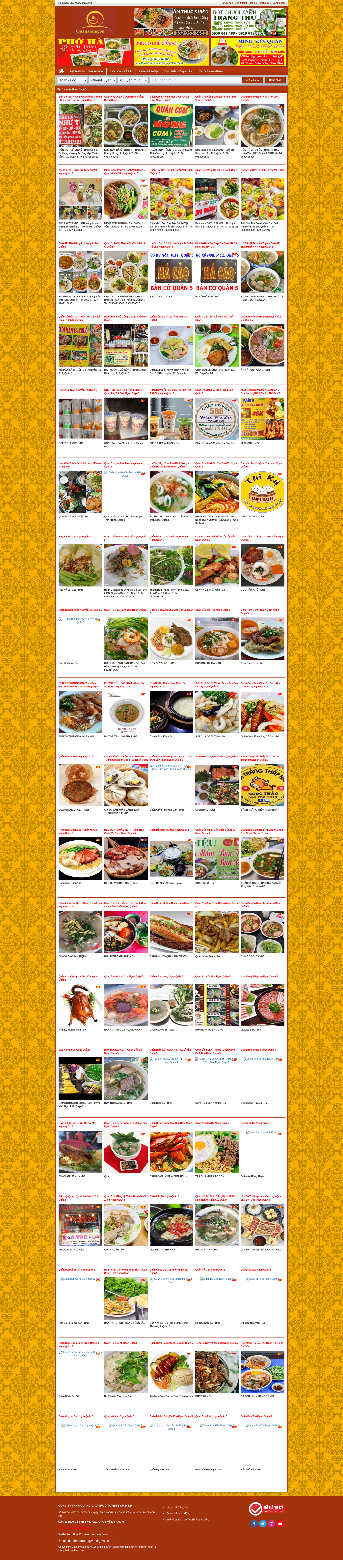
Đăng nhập (279, 3)
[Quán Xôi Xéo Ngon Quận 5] (126, 1446)
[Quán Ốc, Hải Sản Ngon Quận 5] (80, 1446)
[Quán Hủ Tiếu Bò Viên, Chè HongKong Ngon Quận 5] (126, 1153)
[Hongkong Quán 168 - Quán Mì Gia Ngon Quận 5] (80, 859)
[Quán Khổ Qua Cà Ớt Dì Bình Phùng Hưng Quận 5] (126, 126)
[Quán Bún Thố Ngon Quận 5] (262, 1446)
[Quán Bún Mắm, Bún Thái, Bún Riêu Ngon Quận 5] (217, 859)
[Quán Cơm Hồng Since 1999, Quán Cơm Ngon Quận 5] (171, 126)
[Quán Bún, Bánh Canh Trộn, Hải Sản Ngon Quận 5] (80, 1373)
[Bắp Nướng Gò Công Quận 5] (80, 1079)
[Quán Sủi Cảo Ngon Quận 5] (262, 1299)
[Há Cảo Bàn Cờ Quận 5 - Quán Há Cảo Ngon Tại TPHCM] (217, 273)
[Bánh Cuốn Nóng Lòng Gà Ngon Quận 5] (126, 566)
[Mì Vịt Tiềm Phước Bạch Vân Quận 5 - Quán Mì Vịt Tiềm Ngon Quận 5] (126, 200)
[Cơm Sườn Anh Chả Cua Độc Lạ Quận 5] (171, 639)
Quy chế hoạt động (179, 1513)
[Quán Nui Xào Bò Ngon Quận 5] (217, 1153)
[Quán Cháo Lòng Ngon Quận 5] (171, 1006)
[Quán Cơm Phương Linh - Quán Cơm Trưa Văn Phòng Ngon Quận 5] (171, 786)
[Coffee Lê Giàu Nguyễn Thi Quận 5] (80, 420)
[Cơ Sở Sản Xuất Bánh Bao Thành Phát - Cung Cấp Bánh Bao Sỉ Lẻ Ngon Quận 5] (126, 786)
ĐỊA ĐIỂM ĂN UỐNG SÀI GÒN (86, 71)
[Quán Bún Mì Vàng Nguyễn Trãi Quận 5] (80, 639)
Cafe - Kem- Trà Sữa (121, 71)
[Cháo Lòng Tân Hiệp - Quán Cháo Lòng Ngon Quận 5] (80, 933)
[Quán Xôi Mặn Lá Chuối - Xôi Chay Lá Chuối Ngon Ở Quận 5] (80, 346)
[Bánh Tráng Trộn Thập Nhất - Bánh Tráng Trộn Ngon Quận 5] (262, 786)
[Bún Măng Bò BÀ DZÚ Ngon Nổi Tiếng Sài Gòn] (262, 1373)
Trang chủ (225, 3)
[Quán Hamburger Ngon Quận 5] (80, 786)
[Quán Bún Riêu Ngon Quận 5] (217, 1446)
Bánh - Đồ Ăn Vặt (148, 71)
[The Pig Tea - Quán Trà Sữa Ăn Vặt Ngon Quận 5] (80, 200)
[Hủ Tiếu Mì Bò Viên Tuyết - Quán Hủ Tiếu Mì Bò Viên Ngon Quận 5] (262, 273)
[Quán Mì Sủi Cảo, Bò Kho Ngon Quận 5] (171, 1446)
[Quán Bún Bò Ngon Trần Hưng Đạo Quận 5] (262, 933)
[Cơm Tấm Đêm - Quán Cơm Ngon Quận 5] (262, 639)
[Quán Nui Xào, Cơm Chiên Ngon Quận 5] (217, 933)
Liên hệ (253, 3)
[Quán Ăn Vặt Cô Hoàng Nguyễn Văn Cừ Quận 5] (262, 346)
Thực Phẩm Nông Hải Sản (178, 71)
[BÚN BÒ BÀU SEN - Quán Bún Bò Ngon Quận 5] (126, 1079)
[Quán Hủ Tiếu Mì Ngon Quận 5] (126, 1373)
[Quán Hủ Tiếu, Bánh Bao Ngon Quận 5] (126, 639)
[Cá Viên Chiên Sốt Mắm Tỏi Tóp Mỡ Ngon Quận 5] (217, 566)
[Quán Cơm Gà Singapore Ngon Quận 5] (171, 1373)
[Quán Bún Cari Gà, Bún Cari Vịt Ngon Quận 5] (217, 493)
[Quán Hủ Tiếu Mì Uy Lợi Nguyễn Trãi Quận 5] (80, 273)
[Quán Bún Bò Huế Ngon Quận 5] (217, 639)
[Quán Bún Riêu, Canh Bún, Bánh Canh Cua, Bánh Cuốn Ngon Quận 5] (126, 933)
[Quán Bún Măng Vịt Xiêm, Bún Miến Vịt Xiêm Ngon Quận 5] (126, 1226)
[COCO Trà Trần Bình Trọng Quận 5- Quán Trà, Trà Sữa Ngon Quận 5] (126, 420)
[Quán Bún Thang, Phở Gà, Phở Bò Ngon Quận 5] (171, 566)
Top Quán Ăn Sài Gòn (211, 71)
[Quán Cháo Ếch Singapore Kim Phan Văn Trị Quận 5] (217, 126)
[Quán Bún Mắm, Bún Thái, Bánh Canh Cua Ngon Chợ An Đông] (262, 859)
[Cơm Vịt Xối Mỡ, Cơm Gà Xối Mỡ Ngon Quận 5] (80, 1153)
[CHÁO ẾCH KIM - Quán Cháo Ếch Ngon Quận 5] (171, 713)
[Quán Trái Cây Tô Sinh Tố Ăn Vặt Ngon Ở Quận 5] (171, 200)
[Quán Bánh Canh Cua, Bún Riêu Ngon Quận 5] (171, 1153)
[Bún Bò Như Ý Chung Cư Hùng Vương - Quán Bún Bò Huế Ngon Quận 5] (80, 126)
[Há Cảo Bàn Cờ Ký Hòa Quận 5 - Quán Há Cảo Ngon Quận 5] (171, 273)
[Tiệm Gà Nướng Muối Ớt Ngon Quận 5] (217, 1373)
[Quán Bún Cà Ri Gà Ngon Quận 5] (80, 1299)
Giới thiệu (240, 3)
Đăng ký (264, 3)
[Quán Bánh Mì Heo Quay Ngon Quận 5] (171, 933)
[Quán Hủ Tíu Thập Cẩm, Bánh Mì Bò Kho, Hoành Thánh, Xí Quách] (217, 1226)
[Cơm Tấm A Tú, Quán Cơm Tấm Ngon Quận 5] (262, 566)
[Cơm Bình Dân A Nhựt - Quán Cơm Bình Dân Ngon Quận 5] (217, 1079)
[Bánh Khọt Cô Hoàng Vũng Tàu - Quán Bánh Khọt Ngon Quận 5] (126, 1299)
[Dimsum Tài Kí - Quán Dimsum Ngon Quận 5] (262, 493)
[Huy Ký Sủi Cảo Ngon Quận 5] (80, 566)
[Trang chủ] (61, 71)
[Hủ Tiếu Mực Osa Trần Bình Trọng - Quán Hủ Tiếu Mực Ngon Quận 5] (171, 493)
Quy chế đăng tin (177, 1507)
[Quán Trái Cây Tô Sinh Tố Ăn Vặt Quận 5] (262, 200)
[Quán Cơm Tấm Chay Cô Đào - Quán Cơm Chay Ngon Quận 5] (262, 713)
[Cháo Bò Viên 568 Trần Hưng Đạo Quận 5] (217, 420)
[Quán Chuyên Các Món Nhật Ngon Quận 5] (126, 493)
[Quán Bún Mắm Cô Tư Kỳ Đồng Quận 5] (217, 200)
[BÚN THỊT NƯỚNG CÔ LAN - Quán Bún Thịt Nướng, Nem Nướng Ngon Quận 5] (80, 713)
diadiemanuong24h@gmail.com (90, 1541)
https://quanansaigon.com (89, 1534)
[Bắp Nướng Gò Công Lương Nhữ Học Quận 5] (126, 346)
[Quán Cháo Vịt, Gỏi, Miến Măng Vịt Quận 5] (171, 1299)
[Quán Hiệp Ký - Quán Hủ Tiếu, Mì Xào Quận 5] (171, 1079)
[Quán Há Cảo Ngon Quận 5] (217, 1299)
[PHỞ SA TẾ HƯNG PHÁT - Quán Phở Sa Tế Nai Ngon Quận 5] (126, 713)
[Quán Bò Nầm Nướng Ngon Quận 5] (171, 859)
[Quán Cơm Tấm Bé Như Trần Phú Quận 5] (217, 346)
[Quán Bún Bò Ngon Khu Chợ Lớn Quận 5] (262, 126)
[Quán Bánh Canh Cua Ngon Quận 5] (126, 1006)
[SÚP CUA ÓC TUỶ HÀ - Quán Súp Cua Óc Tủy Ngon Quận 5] (217, 713)
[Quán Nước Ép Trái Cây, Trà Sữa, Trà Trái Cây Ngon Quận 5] (171, 420)
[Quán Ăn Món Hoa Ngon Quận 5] (217, 1006)
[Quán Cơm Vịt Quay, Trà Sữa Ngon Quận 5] (80, 1006)
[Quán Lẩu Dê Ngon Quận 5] (262, 1153)
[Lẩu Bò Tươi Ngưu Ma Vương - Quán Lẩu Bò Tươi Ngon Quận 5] (262, 1226)
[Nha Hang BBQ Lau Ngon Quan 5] (262, 1006)
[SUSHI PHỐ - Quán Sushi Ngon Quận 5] (217, 786)
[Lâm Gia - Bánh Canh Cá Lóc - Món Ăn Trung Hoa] (80, 493)
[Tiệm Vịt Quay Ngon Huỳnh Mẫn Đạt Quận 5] (80, 1226)
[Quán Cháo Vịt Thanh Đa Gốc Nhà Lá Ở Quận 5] (126, 273)
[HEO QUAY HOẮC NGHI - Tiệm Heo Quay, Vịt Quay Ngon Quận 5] (126, 859)
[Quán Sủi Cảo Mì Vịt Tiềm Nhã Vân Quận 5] (171, 346)
